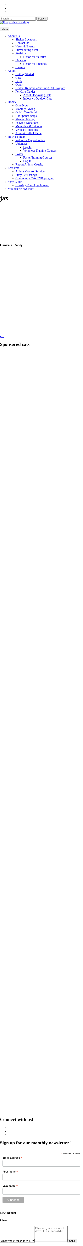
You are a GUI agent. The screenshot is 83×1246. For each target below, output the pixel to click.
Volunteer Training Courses (40, 150)
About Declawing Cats (37, 95)
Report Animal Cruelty (29, 164)
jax (2, 336)
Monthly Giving (25, 109)
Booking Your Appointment (32, 185)
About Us (14, 36)
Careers (20, 67)
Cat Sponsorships (26, 115)
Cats (18, 77)
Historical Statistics (34, 56)
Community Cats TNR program (34, 178)
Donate (12, 102)
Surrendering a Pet (26, 49)
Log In (27, 147)
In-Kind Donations (26, 122)
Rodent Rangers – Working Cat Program (40, 88)
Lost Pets (13, 168)
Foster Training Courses (37, 157)
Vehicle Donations (26, 129)
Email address (12, 1158)
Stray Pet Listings (26, 174)
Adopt (11, 70)
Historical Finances (35, 63)
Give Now (21, 105)
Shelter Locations (26, 39)
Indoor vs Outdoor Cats (37, 98)
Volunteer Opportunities (30, 140)
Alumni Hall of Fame (28, 133)
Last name (10, 1186)
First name (10, 1171)
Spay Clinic (15, 181)
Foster (19, 154)
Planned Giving (25, 119)
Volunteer (21, 143)
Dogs (18, 81)
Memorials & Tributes (28, 126)
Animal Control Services (30, 171)
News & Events (25, 46)
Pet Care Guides (25, 91)
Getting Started (24, 74)
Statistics (20, 53)
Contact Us (22, 43)
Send (72, 1240)
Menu (5, 29)
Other (18, 84)
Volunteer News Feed (21, 188)
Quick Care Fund (26, 112)
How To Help (16, 136)
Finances (20, 60)
